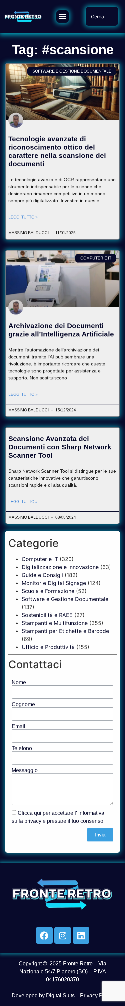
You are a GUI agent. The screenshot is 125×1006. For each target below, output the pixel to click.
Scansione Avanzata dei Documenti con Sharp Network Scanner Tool (59, 447)
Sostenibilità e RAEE (47, 615)
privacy (32, 820)
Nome (19, 682)
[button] (62, 16)
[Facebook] (44, 935)
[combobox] (102, 16)
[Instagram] (62, 935)
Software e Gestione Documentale (65, 599)
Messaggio (25, 770)
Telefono (22, 748)
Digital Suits (60, 995)
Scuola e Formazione (48, 591)
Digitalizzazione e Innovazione (60, 567)
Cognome (23, 704)
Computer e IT (40, 559)
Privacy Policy (97, 995)
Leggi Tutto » (23, 217)
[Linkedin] (81, 935)
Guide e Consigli (42, 575)
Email (18, 726)
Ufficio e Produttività (48, 647)
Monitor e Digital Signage (54, 583)
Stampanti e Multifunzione (55, 623)
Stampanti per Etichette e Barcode (65, 631)
